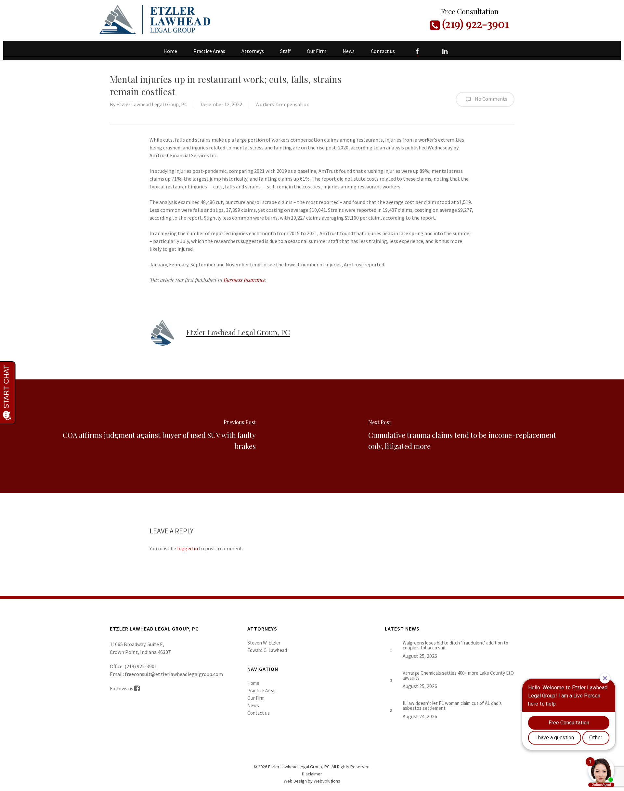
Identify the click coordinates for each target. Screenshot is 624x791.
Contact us (258, 712)
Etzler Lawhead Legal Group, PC (151, 104)
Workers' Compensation (282, 104)
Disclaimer (312, 774)
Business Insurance (245, 279)
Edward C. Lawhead (267, 650)
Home (253, 683)
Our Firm (256, 697)
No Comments (490, 99)
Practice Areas (262, 690)
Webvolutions (327, 781)
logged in (187, 548)
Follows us (122, 688)
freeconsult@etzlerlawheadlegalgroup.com (174, 674)
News (253, 705)
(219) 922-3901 (474, 23)
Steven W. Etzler (263, 642)
